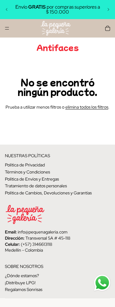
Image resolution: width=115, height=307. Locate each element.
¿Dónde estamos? (22, 275)
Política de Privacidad (25, 165)
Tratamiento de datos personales (36, 186)
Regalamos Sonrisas (23, 290)
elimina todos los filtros (86, 107)
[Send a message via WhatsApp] (102, 283)
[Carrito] (107, 28)
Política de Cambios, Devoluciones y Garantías (48, 193)
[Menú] (7, 28)
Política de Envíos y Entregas (32, 179)
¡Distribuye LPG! (20, 282)
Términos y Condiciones (27, 172)
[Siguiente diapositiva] (108, 9)
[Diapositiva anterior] (6, 9)
